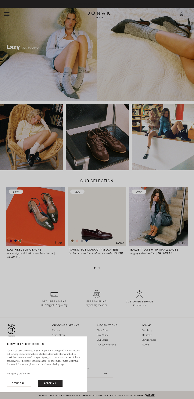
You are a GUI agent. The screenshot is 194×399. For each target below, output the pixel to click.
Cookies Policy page (54, 364)
